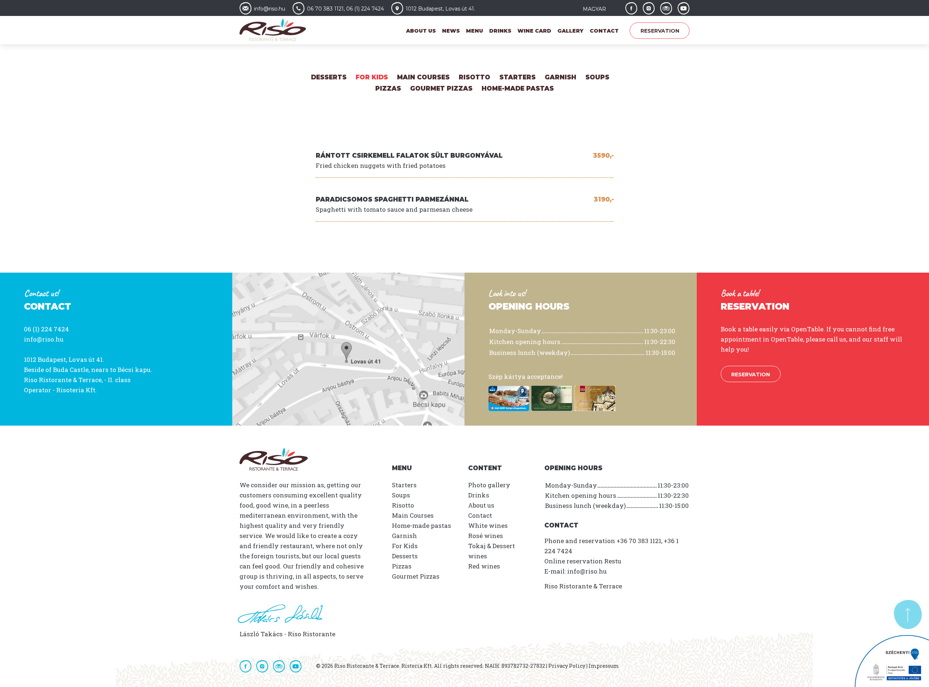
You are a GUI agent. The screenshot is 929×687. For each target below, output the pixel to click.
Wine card (534, 31)
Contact (604, 31)
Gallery (570, 31)
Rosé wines (485, 535)
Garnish (560, 77)
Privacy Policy (566, 665)
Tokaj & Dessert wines (491, 551)
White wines (488, 525)
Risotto (474, 77)
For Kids (372, 77)
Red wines (484, 566)
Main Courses (423, 77)
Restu (612, 561)
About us (421, 31)
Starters (517, 77)
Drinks (500, 31)
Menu (474, 31)
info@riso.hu (44, 339)
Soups (597, 77)
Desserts (329, 77)
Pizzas (388, 88)
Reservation (660, 31)
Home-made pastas (518, 88)
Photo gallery (489, 485)
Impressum (604, 665)
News (451, 31)
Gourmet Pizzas (441, 88)
